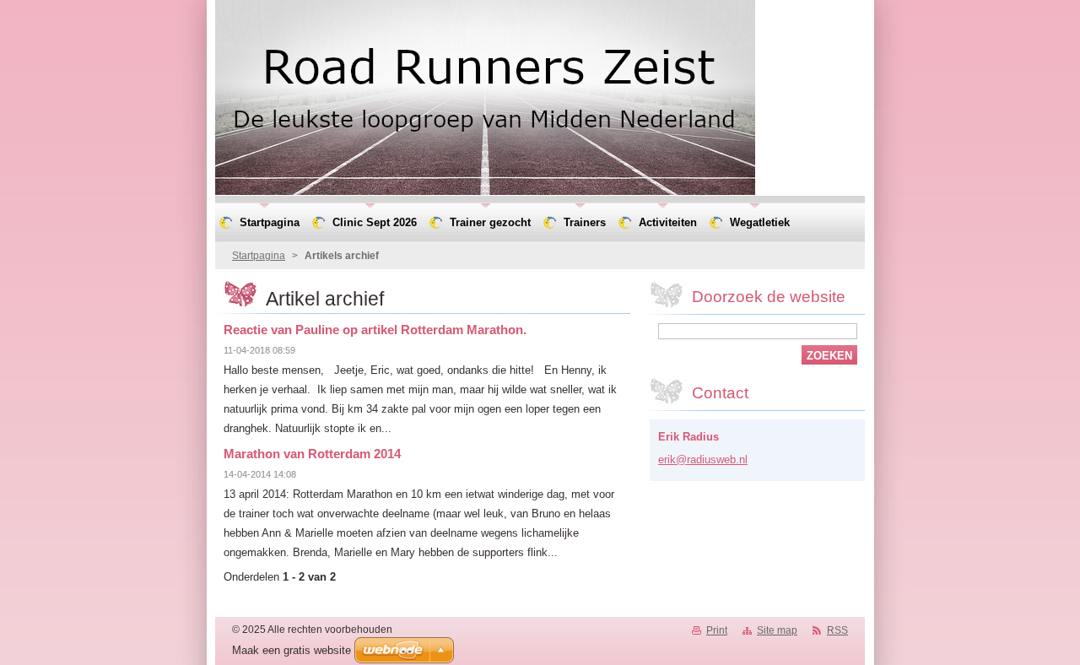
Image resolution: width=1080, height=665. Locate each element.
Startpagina (258, 256)
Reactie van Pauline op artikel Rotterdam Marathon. (375, 329)
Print (716, 630)
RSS (837, 630)
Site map (777, 630)
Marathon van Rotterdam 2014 (312, 453)
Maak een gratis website (291, 650)
